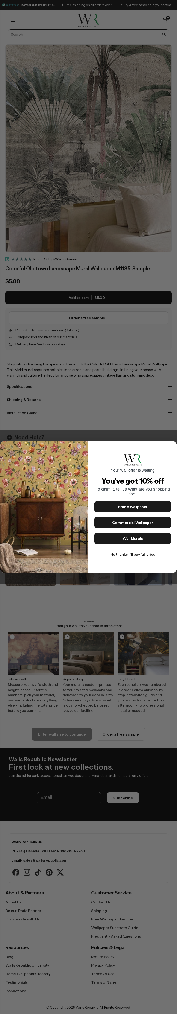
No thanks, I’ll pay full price (132, 554)
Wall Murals (133, 538)
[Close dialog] (171, 446)
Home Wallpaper (133, 507)
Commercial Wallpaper (132, 522)
